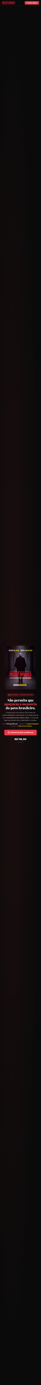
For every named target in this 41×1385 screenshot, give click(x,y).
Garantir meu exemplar (21, 732)
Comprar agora (32, 3)
